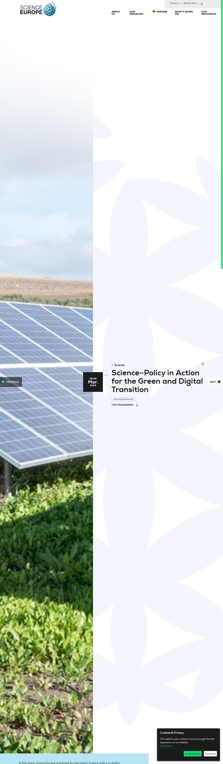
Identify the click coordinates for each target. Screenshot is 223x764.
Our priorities (136, 12)
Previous (12, 382)
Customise (210, 753)
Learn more (166, 745)
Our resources (208, 12)
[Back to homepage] (38, 9)
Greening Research (123, 399)
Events (120, 365)
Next (213, 382)
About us (116, 12)
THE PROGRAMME (122, 404)
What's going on (184, 12)
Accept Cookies (193, 753)
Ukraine (161, 11)
